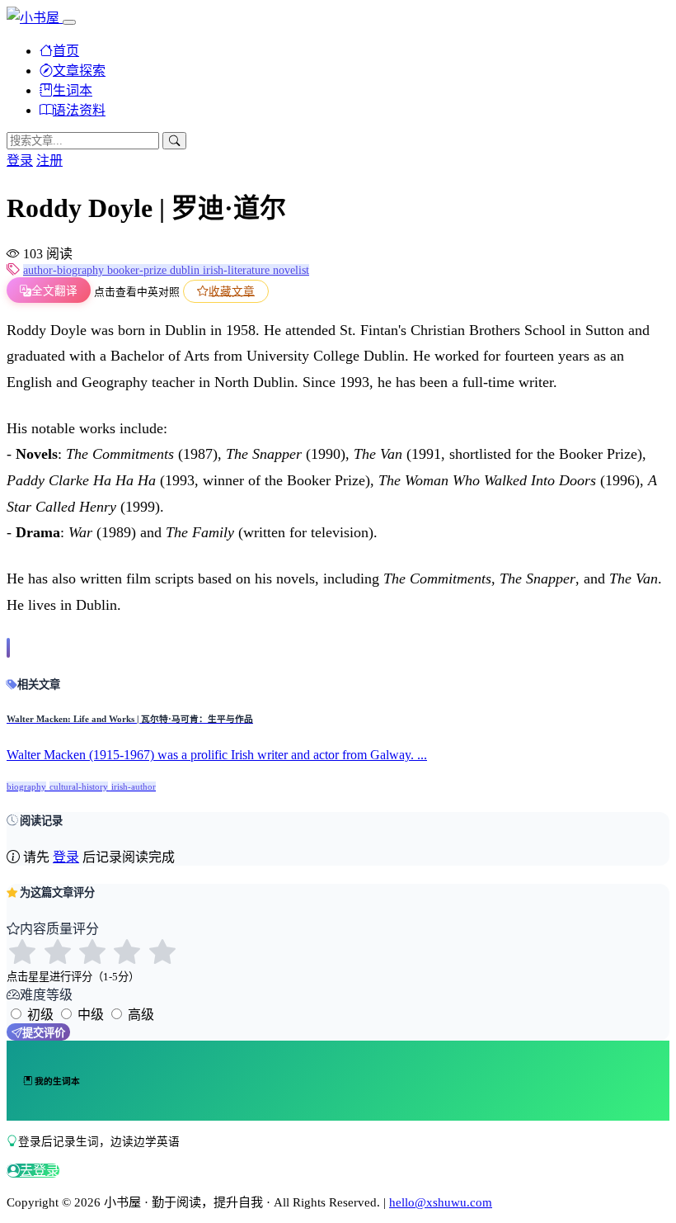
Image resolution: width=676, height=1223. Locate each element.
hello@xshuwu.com (440, 1202)
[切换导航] (69, 22)
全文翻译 (54, 291)
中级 (90, 1015)
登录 (20, 160)
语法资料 (79, 110)
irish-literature (238, 270)
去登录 (39, 1171)
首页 (66, 51)
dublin (186, 270)
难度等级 (46, 995)
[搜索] (174, 140)
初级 (40, 1015)
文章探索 (79, 71)
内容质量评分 (59, 929)
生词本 (72, 90)
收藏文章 (232, 291)
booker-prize (138, 270)
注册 (49, 160)
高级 (141, 1015)
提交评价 (43, 1033)
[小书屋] (35, 18)
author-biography (65, 270)
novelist (291, 270)
